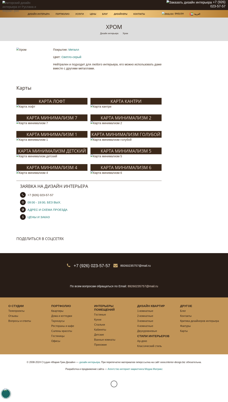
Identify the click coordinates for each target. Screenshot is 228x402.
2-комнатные (145, 316)
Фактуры (185, 326)
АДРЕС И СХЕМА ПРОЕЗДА (47, 209)
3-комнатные (145, 321)
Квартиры (57, 310)
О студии (16, 306)
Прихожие (100, 344)
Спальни (99, 324)
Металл (73, 49)
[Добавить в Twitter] (26, 245)
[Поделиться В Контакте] (19, 245)
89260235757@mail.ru (135, 265)
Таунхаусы (58, 321)
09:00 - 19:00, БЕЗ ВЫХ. (44, 202)
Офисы (55, 341)
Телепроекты (16, 310)
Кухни (97, 319)
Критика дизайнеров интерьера (199, 321)
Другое (186, 306)
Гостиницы (58, 336)
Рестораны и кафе (62, 326)
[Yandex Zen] (119, 5)
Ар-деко (142, 341)
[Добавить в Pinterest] (33, 245)
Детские (99, 334)
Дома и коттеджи (61, 316)
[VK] (110, 5)
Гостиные (100, 314)
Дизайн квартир (151, 306)
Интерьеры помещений (104, 307)
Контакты (186, 316)
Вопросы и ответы (19, 321)
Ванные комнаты (104, 339)
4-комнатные (145, 326)
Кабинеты (100, 329)
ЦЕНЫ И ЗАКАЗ (39, 217)
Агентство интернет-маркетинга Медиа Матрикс (135, 369)
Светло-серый (71, 57)
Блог (183, 310)
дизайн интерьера (89, 362)
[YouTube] (127, 5)
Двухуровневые (147, 331)
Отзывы (13, 316)
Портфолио (61, 306)
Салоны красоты (61, 331)
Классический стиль (149, 346)
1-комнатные (145, 310)
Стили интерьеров (153, 336)
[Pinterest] (102, 5)
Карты (184, 331)
